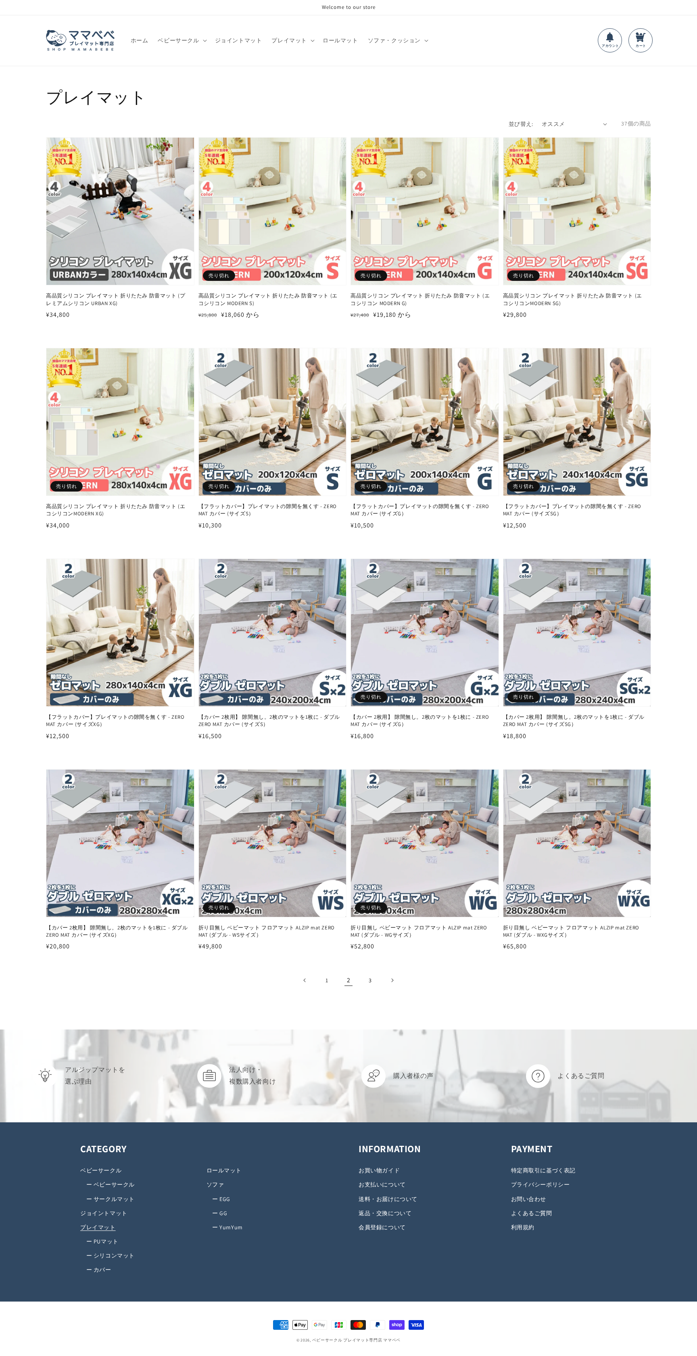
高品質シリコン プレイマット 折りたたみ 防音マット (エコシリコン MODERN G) (420, 299)
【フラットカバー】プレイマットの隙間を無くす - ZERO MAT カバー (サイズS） (267, 510)
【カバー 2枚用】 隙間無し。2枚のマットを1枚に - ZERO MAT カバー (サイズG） (420, 721)
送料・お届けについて (388, 1199)
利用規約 (522, 1227)
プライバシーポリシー (540, 1184)
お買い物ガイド (379, 1170)
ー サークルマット (107, 1199)
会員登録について (382, 1227)
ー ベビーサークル (107, 1184)
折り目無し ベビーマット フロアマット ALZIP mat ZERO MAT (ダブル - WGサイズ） (419, 931)
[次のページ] (392, 980)
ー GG (217, 1213)
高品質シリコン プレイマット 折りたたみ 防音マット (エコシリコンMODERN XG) (115, 510)
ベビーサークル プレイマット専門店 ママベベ (356, 1340)
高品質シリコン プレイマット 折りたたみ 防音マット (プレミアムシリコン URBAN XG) (115, 299)
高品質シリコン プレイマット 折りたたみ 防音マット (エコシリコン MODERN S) (268, 299)
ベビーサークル (100, 1170)
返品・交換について (385, 1213)
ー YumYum (225, 1227)
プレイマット (98, 1227)
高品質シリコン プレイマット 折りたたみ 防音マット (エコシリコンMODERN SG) (572, 299)
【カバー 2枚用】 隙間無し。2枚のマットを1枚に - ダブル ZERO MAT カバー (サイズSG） (574, 721)
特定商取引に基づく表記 (543, 1170)
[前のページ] (305, 980)
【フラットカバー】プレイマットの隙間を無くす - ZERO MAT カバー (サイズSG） (572, 510)
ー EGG (219, 1199)
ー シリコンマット (107, 1255)
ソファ (215, 1184)
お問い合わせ (529, 1199)
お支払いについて (382, 1184)
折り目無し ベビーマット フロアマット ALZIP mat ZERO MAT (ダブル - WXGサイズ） (571, 931)
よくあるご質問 (531, 1213)
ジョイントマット (103, 1213)
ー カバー (95, 1269)
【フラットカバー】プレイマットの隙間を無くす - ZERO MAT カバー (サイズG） (420, 510)
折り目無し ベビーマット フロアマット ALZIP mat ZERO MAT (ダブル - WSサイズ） (266, 931)
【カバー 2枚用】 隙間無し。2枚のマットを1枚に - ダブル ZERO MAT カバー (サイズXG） (117, 931)
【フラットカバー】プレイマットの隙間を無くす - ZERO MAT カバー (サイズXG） (115, 721)
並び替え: (521, 124)
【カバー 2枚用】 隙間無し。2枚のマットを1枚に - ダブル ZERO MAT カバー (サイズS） (269, 721)
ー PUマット (99, 1241)
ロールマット (224, 1170)
